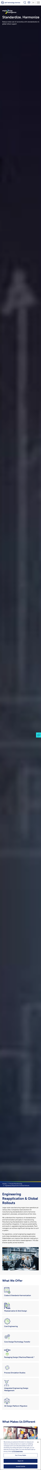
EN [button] (33, 2)
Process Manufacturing (15, 1183)
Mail (29, 2)
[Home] (10, 2)
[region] (20, 1454)
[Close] (38, 1442)
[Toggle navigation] (38, 2)
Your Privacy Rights (20, 1455)
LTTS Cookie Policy (17, 1451)
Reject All (20, 1461)
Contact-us (38, 735)
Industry (4, 1183)
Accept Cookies (20, 1466)
